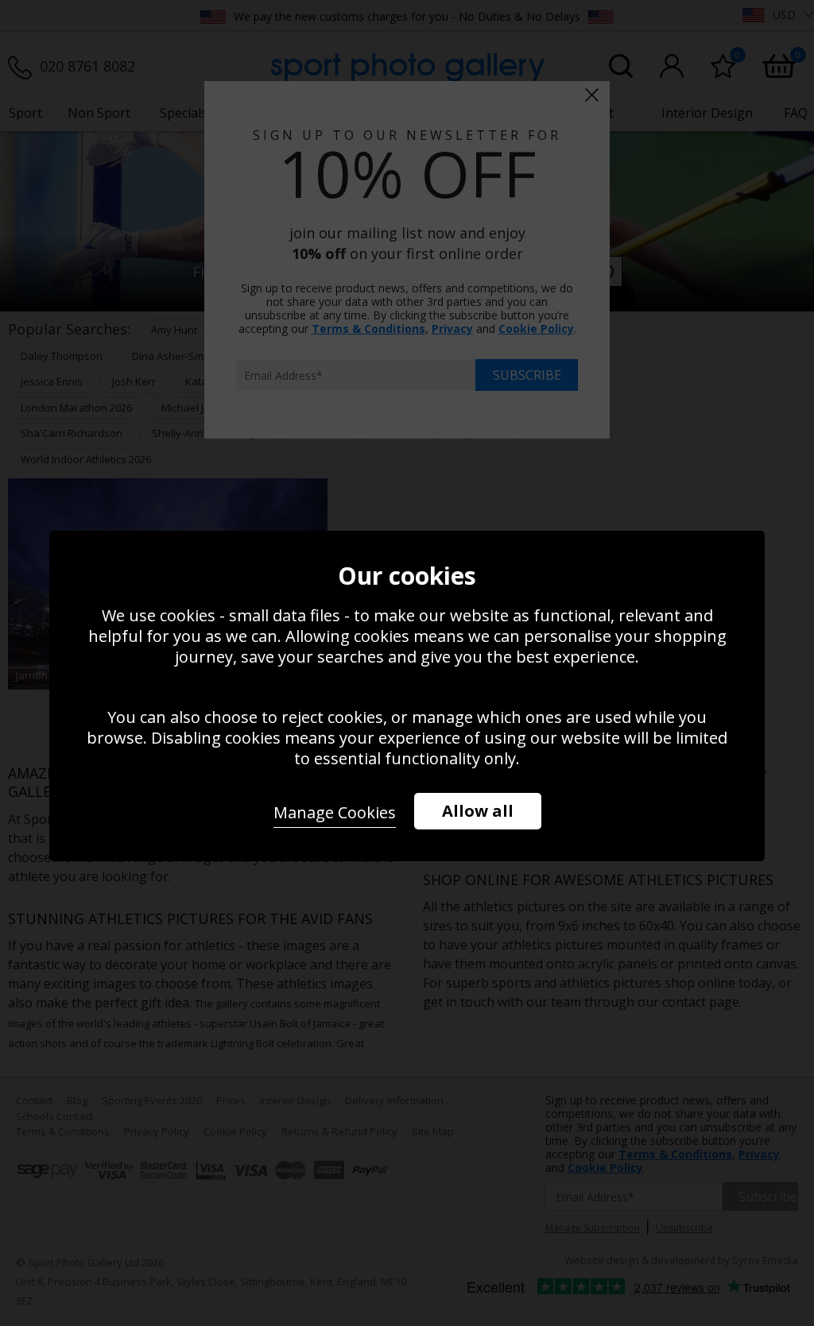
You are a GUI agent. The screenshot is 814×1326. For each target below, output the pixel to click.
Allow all (478, 811)
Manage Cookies (334, 812)
